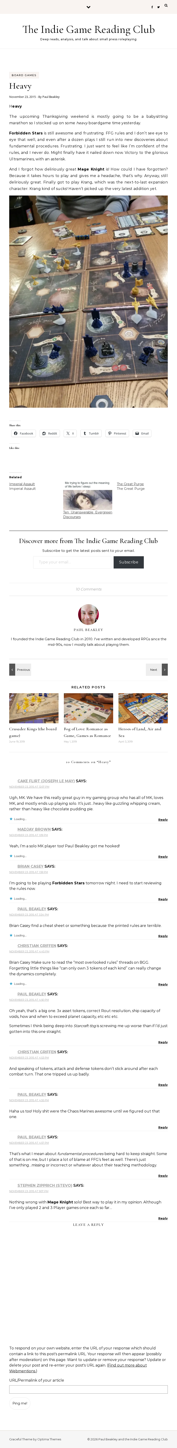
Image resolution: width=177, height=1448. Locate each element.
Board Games (24, 75)
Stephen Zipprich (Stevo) (45, 1185)
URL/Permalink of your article (36, 1380)
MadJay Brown (34, 829)
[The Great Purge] (144, 486)
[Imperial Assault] (36, 486)
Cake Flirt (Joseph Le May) (46, 781)
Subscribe (128, 562)
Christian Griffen (37, 946)
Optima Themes (49, 1439)
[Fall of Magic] (19, 670)
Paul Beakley (51, 97)
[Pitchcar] (157, 670)
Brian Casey (31, 866)
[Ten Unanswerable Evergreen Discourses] (87, 496)
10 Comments (88, 589)
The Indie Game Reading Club (88, 29)
